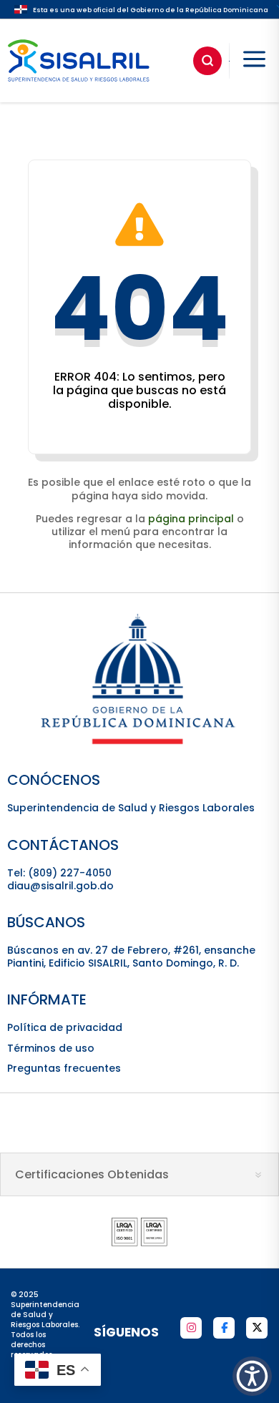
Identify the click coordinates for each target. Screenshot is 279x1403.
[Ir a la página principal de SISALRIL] (78, 85)
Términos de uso (50, 1048)
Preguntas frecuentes (64, 1068)
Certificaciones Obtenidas (92, 1174)
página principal (191, 519)
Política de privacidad (64, 1027)
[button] (252, 1376)
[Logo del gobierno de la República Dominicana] (139, 743)
